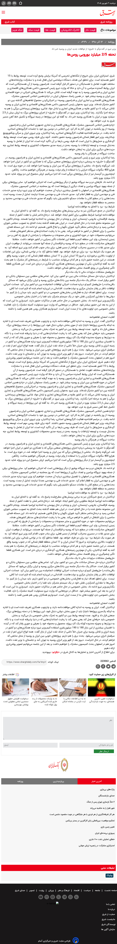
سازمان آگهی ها (108, 929)
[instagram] (70, 897)
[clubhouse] (46, 897)
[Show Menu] (3, 11)
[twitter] (108, 667)
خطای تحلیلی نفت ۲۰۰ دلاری (102, 839)
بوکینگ (109, 875)
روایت (41, 890)
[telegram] (113, 667)
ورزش (51, 890)
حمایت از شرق (109, 914)
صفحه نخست (110, 890)
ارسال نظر (104, 751)
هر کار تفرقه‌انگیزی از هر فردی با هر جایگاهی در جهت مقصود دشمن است (82, 814)
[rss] (76, 897)
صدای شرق (20, 890)
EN (14, 3)
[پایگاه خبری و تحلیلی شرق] (107, 12)
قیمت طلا (50, 30)
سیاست (87, 890)
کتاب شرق (10, 22)
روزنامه (111, 42)
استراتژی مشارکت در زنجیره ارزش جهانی (97, 845)
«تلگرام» (55, 652)
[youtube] (40, 897)
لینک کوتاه (52, 662)
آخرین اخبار (97, 781)
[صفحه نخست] (19, 3)
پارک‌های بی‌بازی (107, 789)
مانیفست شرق (109, 919)
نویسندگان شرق (108, 924)
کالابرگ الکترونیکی (70, 30)
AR (9, 3)
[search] (3, 3)
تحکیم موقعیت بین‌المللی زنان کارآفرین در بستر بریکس (90, 820)
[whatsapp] (98, 666)
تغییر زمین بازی (108, 827)
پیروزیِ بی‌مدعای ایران (105, 833)
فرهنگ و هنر (63, 890)
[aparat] (52, 897)
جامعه (97, 890)
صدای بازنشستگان (106, 795)
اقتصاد (76, 890)
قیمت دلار (90, 30)
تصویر (32, 890)
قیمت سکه (33, 30)
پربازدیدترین (58, 781)
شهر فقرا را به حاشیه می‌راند (102, 808)
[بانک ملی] (58, 771)
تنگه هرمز (17, 30)
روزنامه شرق (106, 22)
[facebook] (103, 667)
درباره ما (112, 909)
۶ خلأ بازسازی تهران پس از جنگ (101, 802)
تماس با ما (111, 904)
